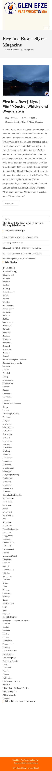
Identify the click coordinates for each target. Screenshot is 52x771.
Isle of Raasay (8, 515)
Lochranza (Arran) (10, 556)
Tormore (6, 674)
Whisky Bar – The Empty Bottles (15, 688)
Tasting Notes (8, 644)
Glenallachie (8, 448)
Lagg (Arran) (8, 536)
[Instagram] (46, 24)
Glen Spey (7, 444)
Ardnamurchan (8, 305)
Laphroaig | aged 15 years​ (13, 243)
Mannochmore (8, 569)
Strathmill (6, 630)
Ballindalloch (8, 322)
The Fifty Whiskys (10, 651)
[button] (7, 19)
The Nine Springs (9, 657)
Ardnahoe (6, 302)
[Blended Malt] (9, 268)
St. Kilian (6, 624)
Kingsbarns (7, 525)
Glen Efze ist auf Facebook (20, 701)
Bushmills (7, 366)
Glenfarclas (7, 464)
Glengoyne (7, 471)
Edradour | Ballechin (11, 414)
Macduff (6, 566)
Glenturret (7, 492)
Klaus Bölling (11, 118)
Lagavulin (7, 532)
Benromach (7, 343)
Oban (5, 586)
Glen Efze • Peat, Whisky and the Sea (25, 760)
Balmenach (7, 326)
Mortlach (6, 580)
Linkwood (7, 546)
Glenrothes (7, 485)
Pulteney (6, 597)
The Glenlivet (8, 654)
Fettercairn (7, 417)
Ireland (5, 508)
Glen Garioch (8, 427)
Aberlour (6, 285)
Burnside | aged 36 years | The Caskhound (19, 258)
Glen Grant (7, 431)
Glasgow (6, 420)
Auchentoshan (8, 309)
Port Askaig (7, 593)
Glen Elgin (7, 424)
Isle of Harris (7, 512)
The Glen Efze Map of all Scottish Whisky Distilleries (23, 224)
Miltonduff (7, 576)
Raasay (5, 600)
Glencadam (7, 454)
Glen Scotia (7, 441)
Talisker (6, 634)
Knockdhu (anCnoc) (10, 529)
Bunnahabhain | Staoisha (12, 363)
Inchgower (7, 505)
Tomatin (6, 664)
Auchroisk (7, 312)
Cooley (5, 376)
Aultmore (6, 315)
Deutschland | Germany (12, 404)
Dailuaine (6, 387)
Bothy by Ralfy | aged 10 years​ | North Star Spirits (22, 253)
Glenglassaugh (8, 468)
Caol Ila (6, 370)
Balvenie (6, 329)
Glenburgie (7, 451)
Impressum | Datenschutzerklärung (26, 763)
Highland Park (8, 498)
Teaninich (6, 647)
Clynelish (6, 373)
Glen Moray (7, 434)
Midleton (6, 573)
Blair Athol (7, 349)
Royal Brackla (8, 603)
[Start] (3, 49)
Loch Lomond (8, 549)
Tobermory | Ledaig (10, 661)
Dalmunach (7, 393)
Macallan (6, 563)
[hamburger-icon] (46, 28)
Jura (4, 519)
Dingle (5, 407)
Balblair (6, 319)
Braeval (6, 356)
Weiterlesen (12, 202)
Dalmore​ (6, 390)
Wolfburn (6, 698)
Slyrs (24, 122)
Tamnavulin (7, 641)
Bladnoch (6, 346)
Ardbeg (5, 295)
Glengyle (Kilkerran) (11, 475)
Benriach (6, 336)
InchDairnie (7, 502)
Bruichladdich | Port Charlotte (14, 359)
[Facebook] (38, 24)
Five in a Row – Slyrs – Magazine (20, 49)
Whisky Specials (9, 695)
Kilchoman (7, 522)
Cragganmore (8, 380)
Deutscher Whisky (12, 122)
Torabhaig (7, 671)
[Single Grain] (8, 275)
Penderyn (6, 590)
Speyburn (6, 613)
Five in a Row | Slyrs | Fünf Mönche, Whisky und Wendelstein (25, 106)
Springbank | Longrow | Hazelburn (16, 620)
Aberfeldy (6, 282)
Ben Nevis (7, 332)
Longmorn (7, 559)
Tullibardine (7, 678)
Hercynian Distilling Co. (12, 495)
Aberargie (6, 278)
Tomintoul (7, 668)
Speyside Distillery (10, 617)
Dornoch (6, 410)
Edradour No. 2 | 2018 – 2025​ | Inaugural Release (22, 248)
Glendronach (8, 458)
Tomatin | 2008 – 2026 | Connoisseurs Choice (20, 237)
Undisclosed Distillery (11, 681)
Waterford (6, 685)
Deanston (6, 400)
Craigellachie (8, 383)
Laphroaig (7, 539)
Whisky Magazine (35, 122)
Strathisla (6, 627)
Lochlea (6, 553)
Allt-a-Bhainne (8, 292)
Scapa (5, 607)
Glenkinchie (7, 478)
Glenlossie (7, 481)
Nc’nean (6, 583)
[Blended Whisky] (10, 271)
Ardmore (6, 299)
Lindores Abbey (9, 542)
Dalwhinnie (7, 397)
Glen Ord (6, 437)
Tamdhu (6, 637)
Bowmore (6, 353)
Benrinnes (7, 339)
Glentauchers (8, 488)
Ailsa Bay (6, 288)
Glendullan (7, 461)
